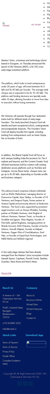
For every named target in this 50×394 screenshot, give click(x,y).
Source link (6, 273)
